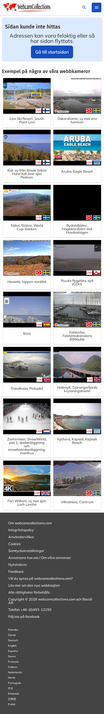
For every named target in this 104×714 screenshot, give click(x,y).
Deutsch (13, 640)
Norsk (11, 677)
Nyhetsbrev (17, 564)
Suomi (12, 656)
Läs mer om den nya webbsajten (34, 585)
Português (14, 683)
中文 (10, 688)
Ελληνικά (13, 693)
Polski (11, 704)
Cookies (14, 544)
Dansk (12, 635)
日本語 (12, 699)
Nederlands (15, 672)
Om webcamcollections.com (30, 523)
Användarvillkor (21, 537)
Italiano (12, 667)
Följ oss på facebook (24, 616)
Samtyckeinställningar (26, 551)
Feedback (16, 571)
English (12, 645)
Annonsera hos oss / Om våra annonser (39, 557)
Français (13, 661)
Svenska (13, 629)
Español (13, 651)
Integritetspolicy (21, 530)
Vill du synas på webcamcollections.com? (40, 578)
